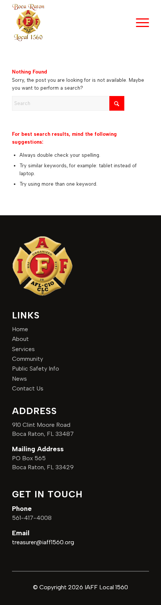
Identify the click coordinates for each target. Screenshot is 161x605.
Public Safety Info (35, 368)
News (19, 378)
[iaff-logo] (28, 22)
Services (23, 349)
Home (20, 329)
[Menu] (138, 22)
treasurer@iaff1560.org (43, 542)
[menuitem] (138, 22)
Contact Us (27, 388)
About (20, 338)
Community (27, 358)
